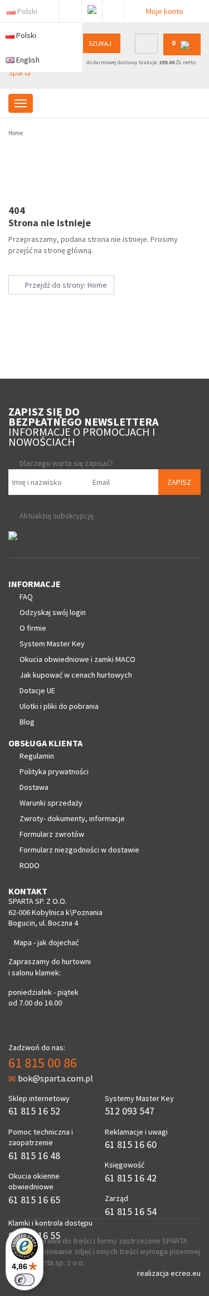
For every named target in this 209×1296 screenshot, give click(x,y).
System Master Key (52, 644)
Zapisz (179, 482)
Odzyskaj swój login (53, 612)
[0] (182, 53)
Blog (27, 722)
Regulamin (37, 756)
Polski (27, 11)
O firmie (33, 628)
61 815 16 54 (131, 1211)
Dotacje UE (37, 690)
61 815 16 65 (34, 1199)
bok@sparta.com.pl (55, 1078)
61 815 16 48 (34, 1155)
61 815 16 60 (131, 1144)
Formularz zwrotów (52, 834)
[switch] (24, 1280)
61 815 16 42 (131, 1177)
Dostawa (34, 787)
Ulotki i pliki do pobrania (59, 706)
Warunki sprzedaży (51, 803)
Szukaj (100, 43)
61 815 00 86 (42, 1062)
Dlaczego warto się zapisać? (66, 463)
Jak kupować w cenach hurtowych (76, 675)
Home (15, 133)
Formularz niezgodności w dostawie (79, 850)
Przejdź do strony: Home (64, 285)
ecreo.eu (186, 1273)
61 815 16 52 (34, 1110)
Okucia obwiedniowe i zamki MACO (77, 659)
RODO (30, 865)
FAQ (26, 597)
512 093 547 (129, 1110)
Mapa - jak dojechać (46, 942)
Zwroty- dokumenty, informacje (72, 818)
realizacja (154, 1273)
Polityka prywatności (54, 771)
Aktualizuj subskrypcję (57, 516)
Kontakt (113, 9)
